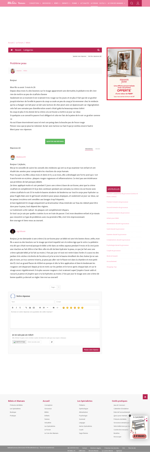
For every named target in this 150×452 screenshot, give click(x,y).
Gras (12, 307)
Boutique (13, 412)
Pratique (13, 415)
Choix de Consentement (47, 447)
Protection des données (112, 448)
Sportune (119, 451)
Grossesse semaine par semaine (124, 422)
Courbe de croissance (121, 429)
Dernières (89, 149)
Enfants (65, 3)
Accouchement (112, 261)
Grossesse (46, 3)
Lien (26, 307)
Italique (16, 307)
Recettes (117, 433)
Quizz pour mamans (120, 415)
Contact (84, 448)
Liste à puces (40, 307)
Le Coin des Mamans (116, 3)
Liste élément (47, 307)
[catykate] (12, 70)
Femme (74, 3)
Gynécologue (83, 408)
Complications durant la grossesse (118, 240)
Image (30, 307)
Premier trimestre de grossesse (117, 202)
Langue (75, 307)
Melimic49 (21, 157)
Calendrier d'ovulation (121, 408)
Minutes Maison (93, 451)
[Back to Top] (145, 396)
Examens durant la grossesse (116, 234)
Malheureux (78, 307)
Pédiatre (82, 405)
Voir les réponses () (94, 56)
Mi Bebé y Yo (71, 451)
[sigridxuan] (12, 231)
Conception (34, 3)
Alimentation (83, 412)
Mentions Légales (95, 448)
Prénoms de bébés (120, 419)
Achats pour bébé (113, 218)
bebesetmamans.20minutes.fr (17, 447)
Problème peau (18, 63)
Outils (102, 3)
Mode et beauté (112, 256)
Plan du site (132, 448)
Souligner (20, 307)
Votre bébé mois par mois (122, 426)
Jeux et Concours (119, 405)
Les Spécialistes (15, 408)
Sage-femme (83, 433)
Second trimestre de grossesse (117, 207)
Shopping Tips (112, 267)
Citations (53, 307)
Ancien (98, 149)
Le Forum (94, 3)
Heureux (63, 307)
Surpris (71, 307)
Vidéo (33, 307)
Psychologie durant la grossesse (118, 245)
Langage (82, 422)
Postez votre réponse (91, 350)
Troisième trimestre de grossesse (118, 212)
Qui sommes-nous (73, 448)
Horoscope (117, 436)
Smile (67, 307)
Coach (81, 429)
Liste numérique (43, 307)
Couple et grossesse (113, 250)
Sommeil (82, 419)
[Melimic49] (12, 157)
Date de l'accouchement (122, 412)
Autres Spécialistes (85, 426)
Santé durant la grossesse (115, 229)
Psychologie (83, 415)
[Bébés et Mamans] (16, 3)
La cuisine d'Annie (107, 451)
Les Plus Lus (113, 189)
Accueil (10, 42)
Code (57, 307)
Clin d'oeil (82, 307)
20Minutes (82, 451)
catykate (19, 71)
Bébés (56, 3)
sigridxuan (20, 231)
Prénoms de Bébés (16, 405)
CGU (123, 448)
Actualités (84, 3)
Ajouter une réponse (79, 56)
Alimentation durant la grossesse (118, 223)
